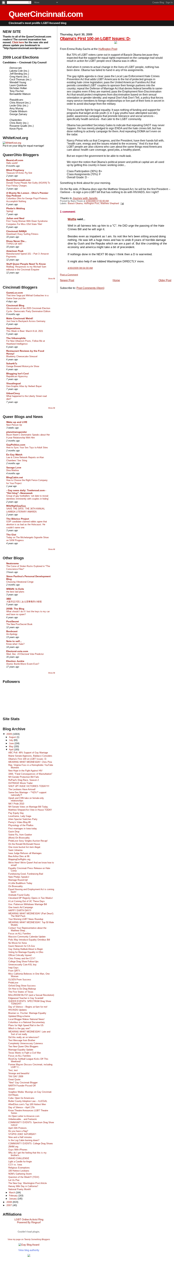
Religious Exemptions (19, 1167)
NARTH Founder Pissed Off (22, 1085)
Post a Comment (69, 274)
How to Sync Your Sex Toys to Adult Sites (27, 447)
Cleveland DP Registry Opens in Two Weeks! (30, 898)
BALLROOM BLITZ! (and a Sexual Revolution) (31, 995)
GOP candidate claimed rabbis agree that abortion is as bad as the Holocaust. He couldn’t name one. (26, 524)
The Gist (11, 534)
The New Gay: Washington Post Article (27, 1183)
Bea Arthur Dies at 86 (18, 856)
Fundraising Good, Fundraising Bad (25, 874)
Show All (51, 279)
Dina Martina (12, 470)
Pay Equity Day (16, 813)
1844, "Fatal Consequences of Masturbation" (30, 774)
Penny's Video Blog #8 (19, 822)
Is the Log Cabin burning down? (23, 1140)
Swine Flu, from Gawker (20, 834)
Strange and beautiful (18, 1073)
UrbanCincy (13, 393)
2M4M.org (13, 1146)
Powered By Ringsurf (29, 1222)
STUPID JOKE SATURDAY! (22, 1134)
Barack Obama (75, 203)
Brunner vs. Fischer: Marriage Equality (27, 1013)
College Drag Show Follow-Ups (23, 961)
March (12, 1192)
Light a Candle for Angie (20, 1161)
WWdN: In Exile (15, 589)
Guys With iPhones (17, 1149)
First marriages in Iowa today (22, 828)
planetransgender (16, 432)
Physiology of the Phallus (20, 825)
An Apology (12, 634)
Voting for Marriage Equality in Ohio (25, 952)
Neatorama (12, 563)
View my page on (29, 1239)
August (13, 737)
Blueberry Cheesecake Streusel (21, 356)
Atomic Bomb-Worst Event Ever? (22, 664)
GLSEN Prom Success (19, 979)
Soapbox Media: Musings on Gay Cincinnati (29, 1092)
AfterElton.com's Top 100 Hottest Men (27, 1104)
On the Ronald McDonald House (24, 844)
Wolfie (72, 219)
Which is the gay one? (19, 1028)
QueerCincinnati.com (46, 14)
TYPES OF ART (14, 244)
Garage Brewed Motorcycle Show (22, 366)
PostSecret (12, 621)
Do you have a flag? (18, 1131)
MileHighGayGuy (16, 505)
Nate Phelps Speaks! (18, 877)
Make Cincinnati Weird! (19, 318)
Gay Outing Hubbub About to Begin (25, 949)
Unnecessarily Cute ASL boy (22, 964)
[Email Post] (122, 203)
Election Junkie (15, 661)
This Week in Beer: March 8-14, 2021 (24, 331)
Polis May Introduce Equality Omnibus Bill (29, 939)
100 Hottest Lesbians (18, 1170)
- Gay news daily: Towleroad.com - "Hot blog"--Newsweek (26, 491)
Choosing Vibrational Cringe (19, 582)
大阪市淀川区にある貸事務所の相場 (24, 601)
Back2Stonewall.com (18, 180)
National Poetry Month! (19, 1189)
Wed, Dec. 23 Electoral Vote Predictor (25, 654)
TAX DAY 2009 (15, 1076)
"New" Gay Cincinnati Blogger (23, 1082)
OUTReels (13, 1095)
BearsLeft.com (14, 160)
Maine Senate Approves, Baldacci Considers (30, 756)
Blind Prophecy (15, 170)
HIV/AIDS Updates (17, 1010)
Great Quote (14, 1079)
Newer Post (67, 280)
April (11, 749)
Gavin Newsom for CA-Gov (21, 946)
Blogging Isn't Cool (17, 373)
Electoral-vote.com (17, 651)
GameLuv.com (14, 292)
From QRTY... (15, 970)
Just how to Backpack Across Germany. (26, 321)
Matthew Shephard (110, 203)
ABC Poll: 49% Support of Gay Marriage (28, 752)
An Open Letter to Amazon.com (23, 1116)
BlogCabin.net (14, 477)
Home (116, 280)
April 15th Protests (17, 1128)
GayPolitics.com (15, 444)
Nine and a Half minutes (20, 1137)
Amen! (11, 1089)
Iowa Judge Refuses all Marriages (25, 853)
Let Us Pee (13, 1180)
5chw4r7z (11, 363)
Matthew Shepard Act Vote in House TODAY (30, 810)
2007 (9, 1205)
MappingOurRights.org (19, 859)
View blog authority (28, 1250)
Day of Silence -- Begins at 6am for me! (27, 1007)
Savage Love (13, 467)
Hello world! (12, 163)
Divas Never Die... (16, 241)
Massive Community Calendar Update (27, 936)
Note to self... (14, 641)
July (11, 740)
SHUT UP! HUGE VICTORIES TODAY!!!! (28, 786)
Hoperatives (13, 328)
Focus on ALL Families (19, 933)
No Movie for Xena (17, 943)
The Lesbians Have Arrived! (22, 789)
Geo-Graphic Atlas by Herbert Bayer (24, 386)
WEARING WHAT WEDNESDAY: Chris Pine (30, 762)
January (13, 1198)
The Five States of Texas (20, 992)
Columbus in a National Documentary (26, 1022)
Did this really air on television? (23, 1037)
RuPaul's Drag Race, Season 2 (23, 780)
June (11, 743)
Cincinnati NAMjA (16, 231)
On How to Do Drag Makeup (22, 988)
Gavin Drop (13, 831)
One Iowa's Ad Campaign (20, 907)
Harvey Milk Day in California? (23, 1186)
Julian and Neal (15, 218)
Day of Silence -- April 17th (21, 1107)
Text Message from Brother (21, 1040)
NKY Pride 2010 (16, 803)
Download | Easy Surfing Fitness (22, 234)
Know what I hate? (15, 644)
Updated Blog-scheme (19, 1016)
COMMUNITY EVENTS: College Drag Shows (30, 1143)
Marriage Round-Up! (18, 880)
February (13, 1195)
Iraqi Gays (13, 967)
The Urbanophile (16, 338)
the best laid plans (15, 591)
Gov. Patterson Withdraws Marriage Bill (27, 904)
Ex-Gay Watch (14, 454)
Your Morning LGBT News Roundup (25, 919)
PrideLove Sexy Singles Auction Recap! (28, 841)
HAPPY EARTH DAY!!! (19, 910)
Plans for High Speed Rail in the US (26, 1025)
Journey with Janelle (85, 198)
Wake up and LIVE (16, 422)
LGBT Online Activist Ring (28, 1219)
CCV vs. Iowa (15, 1164)
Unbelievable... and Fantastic (22, 1119)
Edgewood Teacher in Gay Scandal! (26, 998)
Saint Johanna (15, 850)
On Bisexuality (15, 886)
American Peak (14, 251)
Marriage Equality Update (20, 1049)
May (11, 746)
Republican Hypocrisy (17, 376)
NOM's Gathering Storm (20, 1174)
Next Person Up (14, 425)
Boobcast (12, 631)
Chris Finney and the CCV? (21, 958)
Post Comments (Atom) (90, 288)
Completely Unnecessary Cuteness (25, 1043)
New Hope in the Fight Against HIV (25, 770)
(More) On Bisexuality (19, 837)
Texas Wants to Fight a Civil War (24, 1052)
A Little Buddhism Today (20, 883)
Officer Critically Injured (19, 955)
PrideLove (13, 982)
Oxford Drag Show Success (22, 985)
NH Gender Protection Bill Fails (23, 777)
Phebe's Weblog (15, 208)
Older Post (165, 280)
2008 (9, 1202)
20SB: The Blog (15, 608)
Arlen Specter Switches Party (22, 819)
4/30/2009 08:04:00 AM (80, 268)
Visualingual (13, 383)
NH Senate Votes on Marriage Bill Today (28, 806)
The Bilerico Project (17, 518)
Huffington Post (107, 49)
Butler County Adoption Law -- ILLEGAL (27, 1101)
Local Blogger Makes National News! (26, 1019)
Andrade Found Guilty (19, 895)
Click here (18, 42)
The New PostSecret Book (19, 624)
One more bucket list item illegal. (24, 847)
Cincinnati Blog (15, 305)
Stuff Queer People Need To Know (26, 264)
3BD (8, 598)
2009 (9, 734)
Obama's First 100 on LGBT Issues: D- (95, 38)
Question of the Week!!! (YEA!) (23, 1177)
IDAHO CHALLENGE (18, 1158)
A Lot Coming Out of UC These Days (26, 901)
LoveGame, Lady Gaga (19, 816)
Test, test (13, 1070)
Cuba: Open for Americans (21, 1098)
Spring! (9, 211)
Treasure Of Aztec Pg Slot (19, 173)
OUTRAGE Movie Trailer (20, 783)
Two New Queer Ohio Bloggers (23, 1046)
